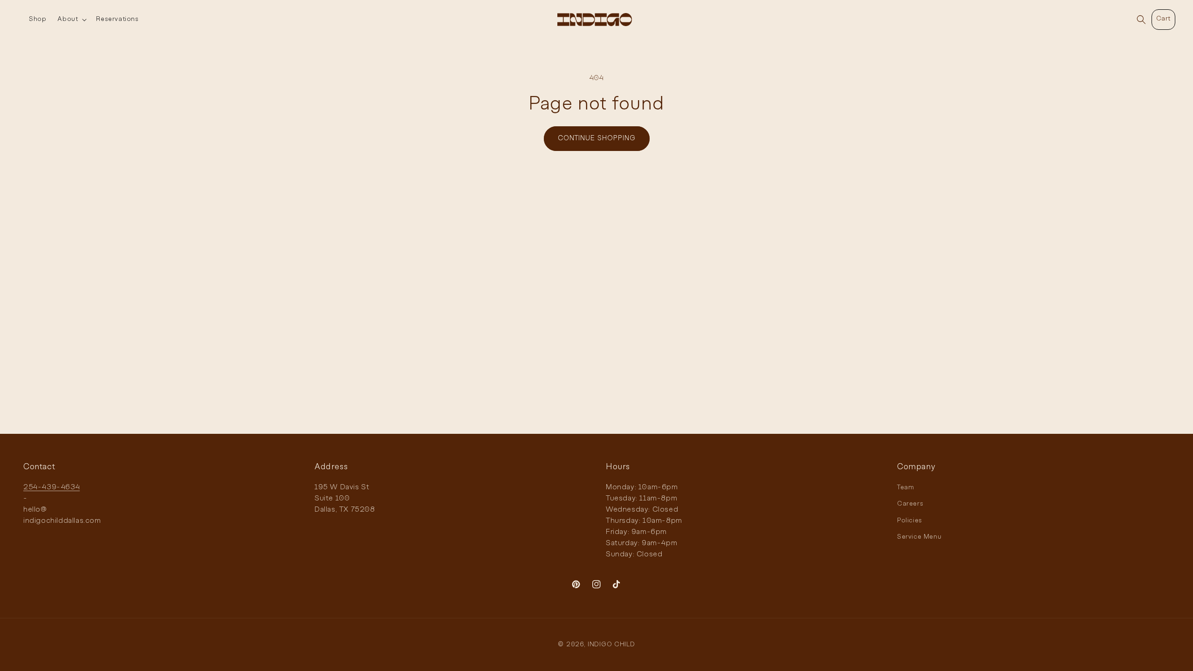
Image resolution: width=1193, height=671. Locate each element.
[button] (71, 19)
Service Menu (919, 537)
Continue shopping (597, 138)
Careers (910, 504)
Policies (909, 521)
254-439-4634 (51, 487)
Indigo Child (611, 645)
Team (905, 488)
